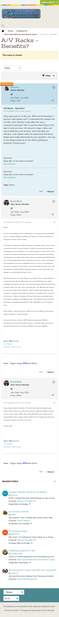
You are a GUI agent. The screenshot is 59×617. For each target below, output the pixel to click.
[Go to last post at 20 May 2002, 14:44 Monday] (30, 562)
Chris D (14, 573)
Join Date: (15, 98)
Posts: (13, 101)
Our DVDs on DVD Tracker (12, 347)
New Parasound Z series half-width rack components (32, 570)
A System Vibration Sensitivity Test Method (28, 492)
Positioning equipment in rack (22, 550)
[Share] (52, 100)
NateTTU (15, 534)
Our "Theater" (8, 344)
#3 (54, 403)
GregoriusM (16, 553)
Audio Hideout (23, 520)
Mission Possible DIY (26, 501)
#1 (54, 108)
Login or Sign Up (48, 2)
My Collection (10, 164)
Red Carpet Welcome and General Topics (36, 559)
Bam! (13, 514)
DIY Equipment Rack (18, 531)
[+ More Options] (41, 191)
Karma (14, 495)
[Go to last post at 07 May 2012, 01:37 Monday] (32, 543)
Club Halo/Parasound (27, 579)
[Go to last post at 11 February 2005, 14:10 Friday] (31, 523)
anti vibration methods (19, 511)
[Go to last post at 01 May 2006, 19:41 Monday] (29, 504)
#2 (54, 222)
